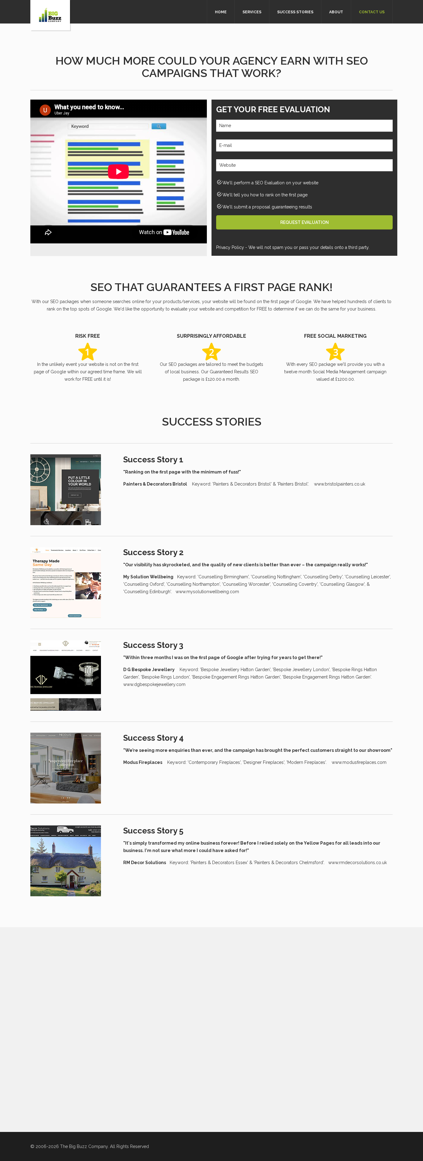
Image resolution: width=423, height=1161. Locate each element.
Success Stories (295, 12)
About (336, 12)
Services (251, 12)
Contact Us (372, 12)
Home (221, 12)
